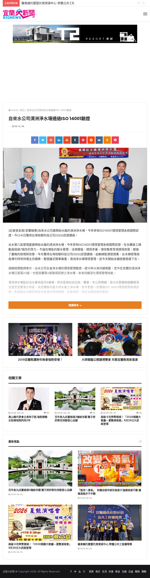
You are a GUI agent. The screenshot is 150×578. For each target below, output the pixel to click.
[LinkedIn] (59, 140)
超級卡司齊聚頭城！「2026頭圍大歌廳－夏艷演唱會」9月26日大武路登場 (121, 420)
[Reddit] (91, 140)
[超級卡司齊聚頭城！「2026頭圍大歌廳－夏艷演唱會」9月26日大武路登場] (121, 398)
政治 (117, 571)
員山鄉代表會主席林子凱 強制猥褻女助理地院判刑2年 (27, 418)
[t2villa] (75, 33)
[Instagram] (84, 571)
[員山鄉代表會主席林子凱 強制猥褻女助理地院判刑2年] (28, 398)
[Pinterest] (83, 140)
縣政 (137, 571)
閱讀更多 (74, 305)
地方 (22, 110)
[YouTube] (79, 571)
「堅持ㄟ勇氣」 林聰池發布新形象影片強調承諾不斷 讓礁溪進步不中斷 (109, 492)
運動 (144, 571)
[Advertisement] (75, 71)
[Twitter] (42, 140)
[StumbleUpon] (67, 140)
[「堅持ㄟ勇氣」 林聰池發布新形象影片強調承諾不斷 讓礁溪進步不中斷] (110, 468)
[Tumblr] (75, 140)
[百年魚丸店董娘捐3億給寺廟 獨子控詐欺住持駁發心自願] (75, 398)
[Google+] (51, 140)
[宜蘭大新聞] (20, 13)
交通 (124, 571)
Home (14, 110)
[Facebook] (34, 140)
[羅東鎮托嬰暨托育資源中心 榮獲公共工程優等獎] (110, 523)
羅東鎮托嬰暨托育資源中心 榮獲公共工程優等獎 (52, 3)
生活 (104, 571)
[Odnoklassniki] (107, 140)
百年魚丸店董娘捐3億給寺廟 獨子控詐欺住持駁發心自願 (75, 418)
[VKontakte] (99, 140)
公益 (130, 571)
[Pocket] (115, 140)
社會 (111, 571)
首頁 (91, 571)
